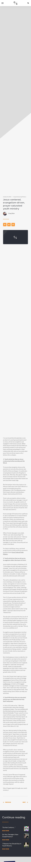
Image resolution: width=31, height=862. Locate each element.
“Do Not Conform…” (8, 827)
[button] (28, 3)
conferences (6, 684)
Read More (5, 830)
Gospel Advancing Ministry (19, 196)
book (22, 684)
